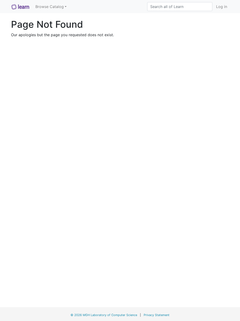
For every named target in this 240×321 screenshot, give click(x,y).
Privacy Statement (156, 315)
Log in (221, 6)
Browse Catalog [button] (49, 6)
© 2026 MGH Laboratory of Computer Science (104, 315)
